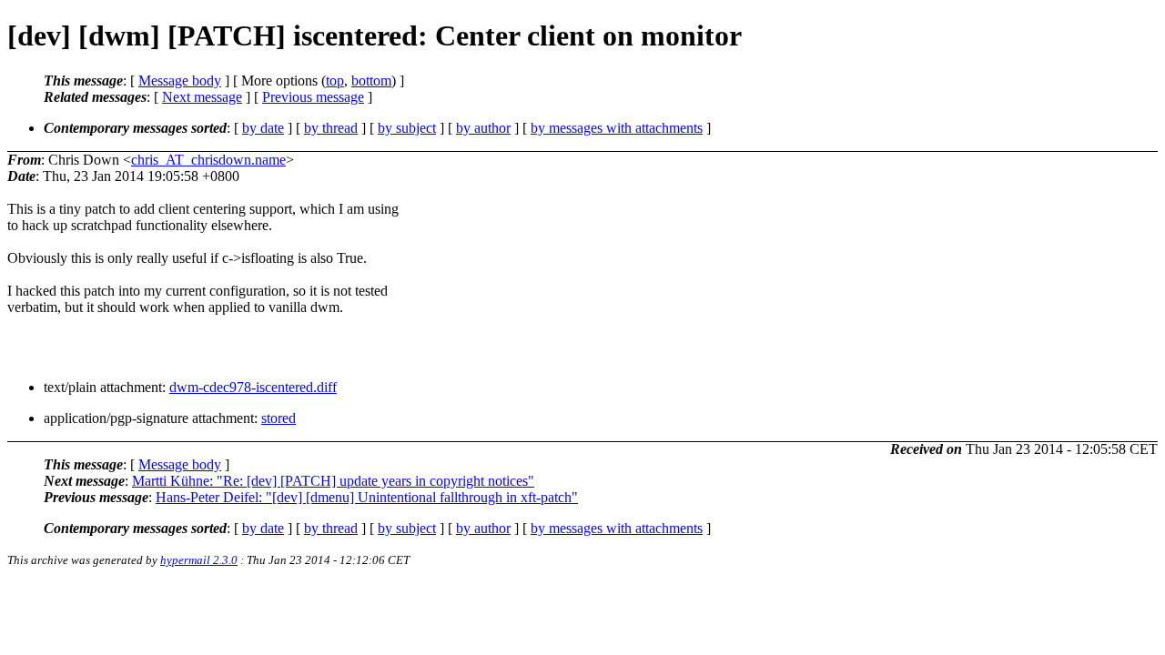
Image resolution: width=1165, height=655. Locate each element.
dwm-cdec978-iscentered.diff (253, 387)
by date (263, 128)
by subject (407, 128)
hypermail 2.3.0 (199, 560)
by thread (331, 128)
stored (278, 418)
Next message (202, 97)
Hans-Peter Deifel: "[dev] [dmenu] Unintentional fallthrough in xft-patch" (367, 497)
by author (483, 128)
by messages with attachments (617, 128)
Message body (179, 80)
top (335, 80)
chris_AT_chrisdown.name (208, 159)
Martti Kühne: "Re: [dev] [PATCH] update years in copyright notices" (333, 481)
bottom (371, 80)
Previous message (313, 97)
